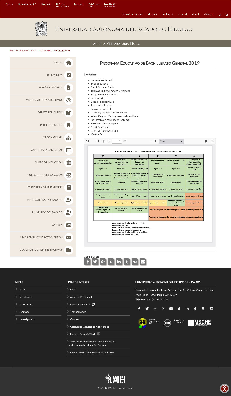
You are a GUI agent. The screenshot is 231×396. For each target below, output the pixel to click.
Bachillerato (25, 296)
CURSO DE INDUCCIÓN (49, 162)
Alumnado (152, 14)
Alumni (195, 14)
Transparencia (78, 311)
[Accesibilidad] (224, 388)
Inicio (11, 50)
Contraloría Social (80, 304)
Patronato (78, 4)
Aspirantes (168, 14)
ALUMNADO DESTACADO (47, 212)
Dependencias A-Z (27, 4)
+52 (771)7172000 (157, 299)
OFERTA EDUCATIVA (50, 112)
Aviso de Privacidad (81, 296)
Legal (73, 289)
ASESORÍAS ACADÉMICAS (47, 149)
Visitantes (209, 14)
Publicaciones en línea (132, 14)
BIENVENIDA (55, 74)
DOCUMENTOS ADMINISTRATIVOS (41, 249)
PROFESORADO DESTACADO (45, 199)
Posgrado (24, 311)
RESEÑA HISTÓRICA (50, 87)
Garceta (74, 319)
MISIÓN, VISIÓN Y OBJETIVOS (44, 99)
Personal (182, 14)
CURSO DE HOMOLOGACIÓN (45, 174)
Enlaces (9, 4)
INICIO (58, 62)
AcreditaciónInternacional (110, 5)
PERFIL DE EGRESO (51, 124)
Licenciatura (25, 304)
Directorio (46, 4)
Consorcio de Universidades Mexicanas (92, 352)
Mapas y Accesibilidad (82, 334)
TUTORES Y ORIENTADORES (45, 187)
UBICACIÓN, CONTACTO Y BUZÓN (41, 237)
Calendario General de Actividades (89, 326)
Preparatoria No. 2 (45, 50)
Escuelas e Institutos (25, 50)
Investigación (26, 319)
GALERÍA (57, 224)
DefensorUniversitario (62, 5)
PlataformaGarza (94, 5)
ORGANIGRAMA (53, 137)
